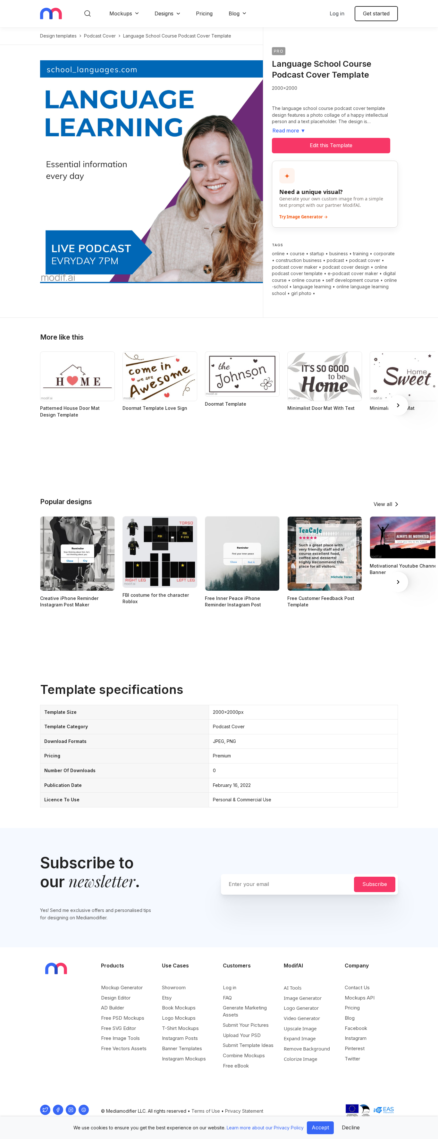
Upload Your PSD (242, 1035)
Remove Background (307, 1048)
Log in (337, 13)
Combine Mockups (244, 1055)
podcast (335, 260)
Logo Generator (301, 1008)
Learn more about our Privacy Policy (265, 1127)
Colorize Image (300, 1059)
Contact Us (357, 987)
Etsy (167, 998)
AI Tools (292, 987)
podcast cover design (346, 267)
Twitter (352, 1059)
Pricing (204, 13)
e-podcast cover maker (353, 273)
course (297, 253)
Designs (164, 13)
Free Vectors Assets (124, 1048)
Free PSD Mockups (122, 1018)
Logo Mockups (179, 1018)
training (360, 253)
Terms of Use (205, 1111)
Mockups (120, 13)
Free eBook (236, 1066)
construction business (299, 260)
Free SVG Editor (118, 1028)
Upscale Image (300, 1028)
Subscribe (374, 884)
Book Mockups (179, 1008)
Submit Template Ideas (248, 1045)
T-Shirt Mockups (180, 1028)
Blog (234, 13)
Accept (320, 1127)
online (278, 253)
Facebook (356, 1028)
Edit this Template (331, 145)
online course (306, 280)
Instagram (355, 1038)
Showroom (174, 987)
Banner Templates (182, 1048)
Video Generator (302, 1018)
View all (383, 504)
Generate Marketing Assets (245, 1011)
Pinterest (355, 1048)
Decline (351, 1127)
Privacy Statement (244, 1111)
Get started (376, 13)
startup (317, 253)
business (338, 253)
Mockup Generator (122, 987)
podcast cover (100, 35)
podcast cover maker (294, 267)
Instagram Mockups (184, 1059)
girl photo (301, 293)
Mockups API (360, 998)
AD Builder (112, 1008)
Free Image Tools (120, 1038)
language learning (312, 286)
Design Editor (116, 998)
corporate (384, 253)
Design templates (58, 35)
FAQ (227, 998)
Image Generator (303, 998)
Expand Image (300, 1038)
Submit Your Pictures (246, 1025)
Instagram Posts (180, 1038)
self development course (352, 280)
